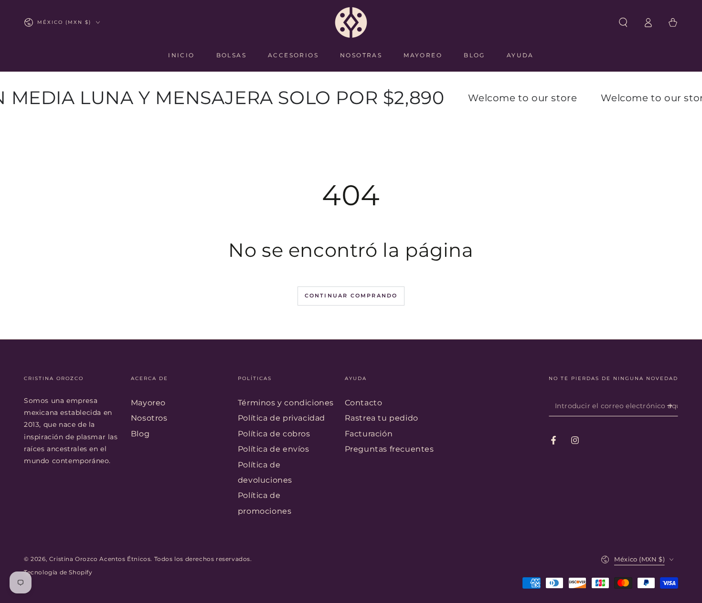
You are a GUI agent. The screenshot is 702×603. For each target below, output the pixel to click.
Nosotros (149, 418)
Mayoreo (148, 402)
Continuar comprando (351, 295)
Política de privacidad (281, 418)
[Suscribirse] (672, 405)
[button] (623, 22)
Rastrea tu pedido (381, 418)
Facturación (369, 433)
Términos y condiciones (286, 402)
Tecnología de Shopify (58, 572)
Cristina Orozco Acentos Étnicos (100, 558)
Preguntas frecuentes (389, 449)
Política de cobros (274, 433)
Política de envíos (273, 449)
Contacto (364, 402)
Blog (140, 433)
